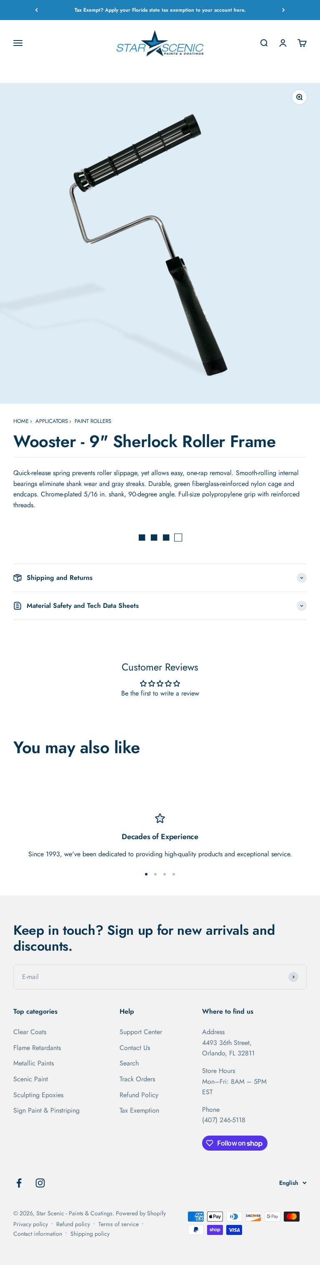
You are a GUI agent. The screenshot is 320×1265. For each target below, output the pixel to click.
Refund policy (73, 1224)
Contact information (37, 1234)
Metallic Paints (33, 1063)
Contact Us (135, 1047)
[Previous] (36, 10)
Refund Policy (139, 1095)
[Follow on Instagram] (40, 1183)
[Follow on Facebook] (19, 1183)
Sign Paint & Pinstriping (46, 1110)
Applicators (51, 421)
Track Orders (137, 1079)
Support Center (141, 1032)
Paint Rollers (93, 421)
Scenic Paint (30, 1079)
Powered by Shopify (141, 1213)
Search (129, 1063)
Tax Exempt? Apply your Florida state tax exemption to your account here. (160, 10)
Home (21, 421)
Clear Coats (29, 1032)
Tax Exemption (139, 1110)
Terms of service (118, 1224)
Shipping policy (90, 1234)
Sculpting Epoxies (38, 1095)
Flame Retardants (37, 1047)
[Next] (283, 10)
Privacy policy (30, 1224)
